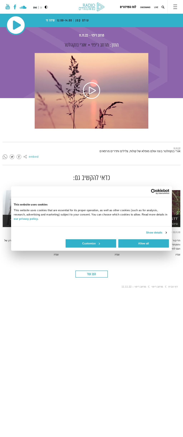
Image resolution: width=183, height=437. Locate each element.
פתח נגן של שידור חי (16, 25)
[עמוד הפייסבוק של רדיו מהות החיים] (15, 7)
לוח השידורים (128, 7)
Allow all (143, 243)
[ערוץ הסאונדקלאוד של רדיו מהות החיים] (22, 7)
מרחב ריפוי (100, 45)
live (156, 7)
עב (41, 7)
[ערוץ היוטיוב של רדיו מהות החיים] (8, 6)
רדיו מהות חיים (91, 7)
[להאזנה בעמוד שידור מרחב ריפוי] (91, 90)
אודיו (177, 254)
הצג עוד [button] (91, 274)
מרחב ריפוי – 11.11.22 (91, 35)
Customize (89, 243)
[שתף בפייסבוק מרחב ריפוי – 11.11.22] (19, 156)
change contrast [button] (46, 7)
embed (34, 157)
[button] (175, 7)
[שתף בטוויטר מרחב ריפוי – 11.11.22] (12, 156)
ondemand (145, 7)
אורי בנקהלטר (75, 45)
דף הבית (173, 286)
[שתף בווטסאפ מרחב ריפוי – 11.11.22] (5, 156)
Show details (154, 232)
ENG (35, 7)
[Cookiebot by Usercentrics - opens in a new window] (153, 191)
